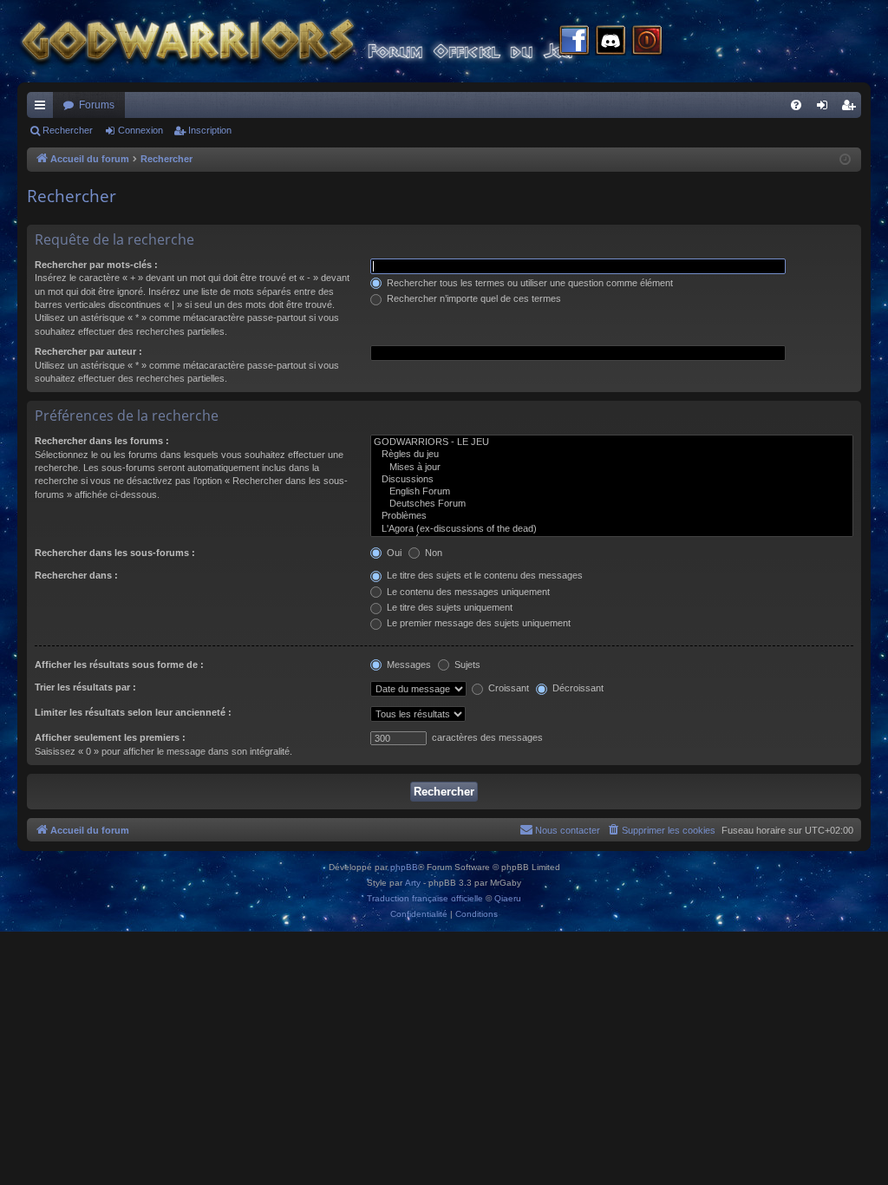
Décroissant (577, 688)
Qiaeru (507, 898)
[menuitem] (796, 105)
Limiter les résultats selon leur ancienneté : (133, 712)
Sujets (466, 664)
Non (432, 552)
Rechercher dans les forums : (102, 440)
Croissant (507, 688)
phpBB (404, 867)
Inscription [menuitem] (851, 108)
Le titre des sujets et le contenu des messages (483, 575)
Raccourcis (43, 108)
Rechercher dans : (76, 575)
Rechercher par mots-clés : (96, 264)
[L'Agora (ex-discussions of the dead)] (612, 529)
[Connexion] (647, 41)
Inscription (210, 130)
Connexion (140, 130)
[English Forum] (612, 492)
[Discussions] (612, 480)
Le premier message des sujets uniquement (477, 623)
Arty (413, 882)
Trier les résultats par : (85, 687)
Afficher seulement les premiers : (110, 737)
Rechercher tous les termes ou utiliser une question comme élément (528, 283)
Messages (407, 664)
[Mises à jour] (612, 468)
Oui (393, 552)
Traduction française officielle (425, 898)
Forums (96, 105)
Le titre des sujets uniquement (448, 607)
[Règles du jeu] (612, 454)
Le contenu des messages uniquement (467, 591)
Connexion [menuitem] (825, 108)
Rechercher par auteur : (88, 351)
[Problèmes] (612, 516)
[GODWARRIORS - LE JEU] (612, 442)
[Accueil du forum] (329, 41)
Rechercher (67, 130)
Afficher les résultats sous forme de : (119, 664)
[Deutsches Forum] (612, 504)
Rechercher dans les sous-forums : (115, 552)
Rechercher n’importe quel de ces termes (472, 298)
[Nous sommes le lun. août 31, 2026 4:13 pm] (845, 160)
